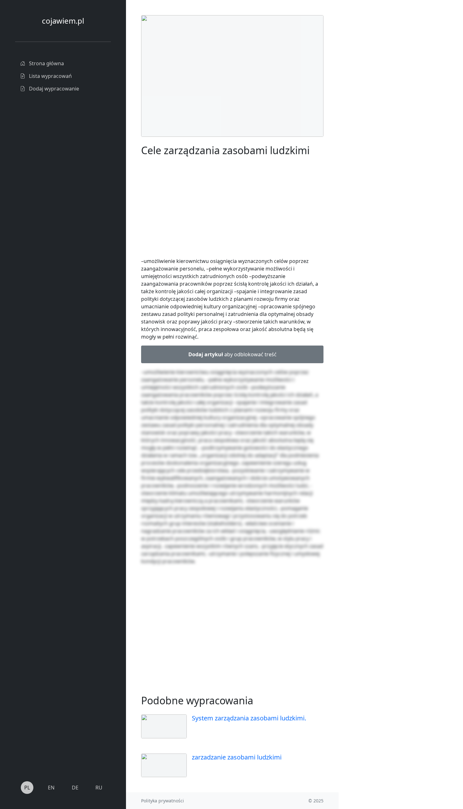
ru (98, 787)
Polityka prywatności (162, 801)
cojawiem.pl (63, 20)
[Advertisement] (386, 109)
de (75, 787)
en (51, 787)
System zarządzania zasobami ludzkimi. (249, 718)
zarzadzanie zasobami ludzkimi (237, 757)
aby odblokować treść (232, 354)
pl (27, 787)
